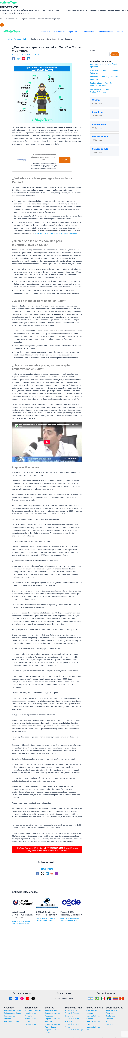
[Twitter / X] (42, 873)
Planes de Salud (35, 55)
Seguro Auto (72, 32)
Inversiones (58, 32)
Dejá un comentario (18, 921)
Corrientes (56, 233)
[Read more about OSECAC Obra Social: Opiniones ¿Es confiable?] (47, 902)
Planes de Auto (88, 32)
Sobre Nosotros (112, 1010)
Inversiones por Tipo (32, 1024)
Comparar (65, 160)
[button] (49, 32)
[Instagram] (56, 873)
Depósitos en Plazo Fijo (33, 1010)
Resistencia (39, 233)
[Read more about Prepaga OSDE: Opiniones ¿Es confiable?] (71, 902)
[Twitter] (18, 58)
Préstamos (44, 32)
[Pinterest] (23, 58)
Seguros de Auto (51, 1010)
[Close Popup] (2, 25)
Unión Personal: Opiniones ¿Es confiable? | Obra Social (22, 915)
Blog (107, 1021)
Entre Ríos (65, 233)
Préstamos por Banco (12, 1013)
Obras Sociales (105, 32)
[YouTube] (51, 873)
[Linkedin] (28, 58)
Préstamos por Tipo (11, 1021)
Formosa (48, 233)
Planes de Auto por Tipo (74, 1030)
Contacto (119, 32)
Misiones (73, 233)
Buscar (92, 50)
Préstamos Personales (13, 1010)
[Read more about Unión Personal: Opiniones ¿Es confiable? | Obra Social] (23, 902)
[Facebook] (13, 58)
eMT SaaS (109, 1024)
